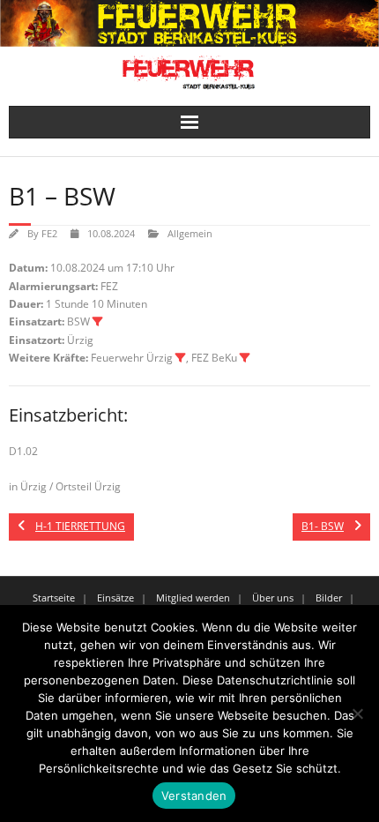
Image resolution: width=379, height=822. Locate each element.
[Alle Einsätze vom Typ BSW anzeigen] (98, 322)
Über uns (273, 597)
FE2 (49, 233)
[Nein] (357, 713)
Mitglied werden (193, 597)
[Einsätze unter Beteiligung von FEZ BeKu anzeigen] (245, 358)
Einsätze (115, 597)
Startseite (54, 597)
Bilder (329, 597)
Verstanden (194, 795)
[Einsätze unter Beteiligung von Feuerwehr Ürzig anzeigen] (180, 358)
